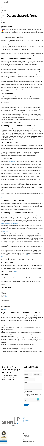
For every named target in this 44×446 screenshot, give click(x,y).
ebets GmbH (26, 433)
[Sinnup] (6, 2)
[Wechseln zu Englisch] (21, 29)
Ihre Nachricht (27, 382)
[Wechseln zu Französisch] (21, 30)
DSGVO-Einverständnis (28, 391)
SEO (1, 12)
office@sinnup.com (6, 296)
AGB (24, 417)
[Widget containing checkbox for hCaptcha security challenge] (32, 400)
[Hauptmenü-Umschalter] (41, 3)
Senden (26, 404)
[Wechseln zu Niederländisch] (21, 32)
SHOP (2, 27)
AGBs (8, 146)
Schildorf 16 (26, 435)
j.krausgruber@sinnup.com (8, 301)
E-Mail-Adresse (27, 377)
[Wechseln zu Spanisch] (21, 31)
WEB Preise (4, 10)
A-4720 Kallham (27, 436)
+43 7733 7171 (32, 439)
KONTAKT (2, 24)
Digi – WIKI (3, 20)
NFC (1, 5)
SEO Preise (4, 15)
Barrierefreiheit (26, 420)
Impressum (25, 421)
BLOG (2, 22)
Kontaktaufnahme (15, 271)
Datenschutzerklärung (27, 418)
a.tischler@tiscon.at (6, 309)
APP (1, 17)
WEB (1, 7)
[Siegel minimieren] (1, 431)
